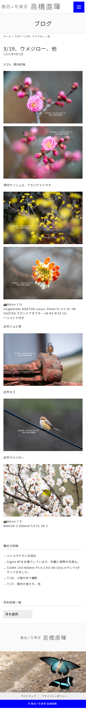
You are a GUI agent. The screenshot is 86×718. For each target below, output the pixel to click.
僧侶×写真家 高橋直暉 (44, 703)
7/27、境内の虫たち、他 (24, 584)
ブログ (18, 36)
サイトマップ (28, 696)
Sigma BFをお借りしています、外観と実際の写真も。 (43, 562)
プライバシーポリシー (54, 696)
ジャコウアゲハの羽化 (21, 556)
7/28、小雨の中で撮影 (22, 578)
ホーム (7, 36)
